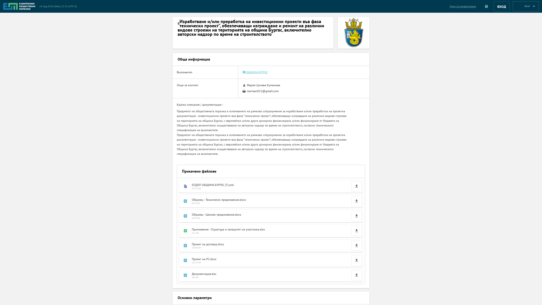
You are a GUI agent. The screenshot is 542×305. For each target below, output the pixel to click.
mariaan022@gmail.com (263, 91)
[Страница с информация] (486, 6)
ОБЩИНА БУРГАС (256, 72)
